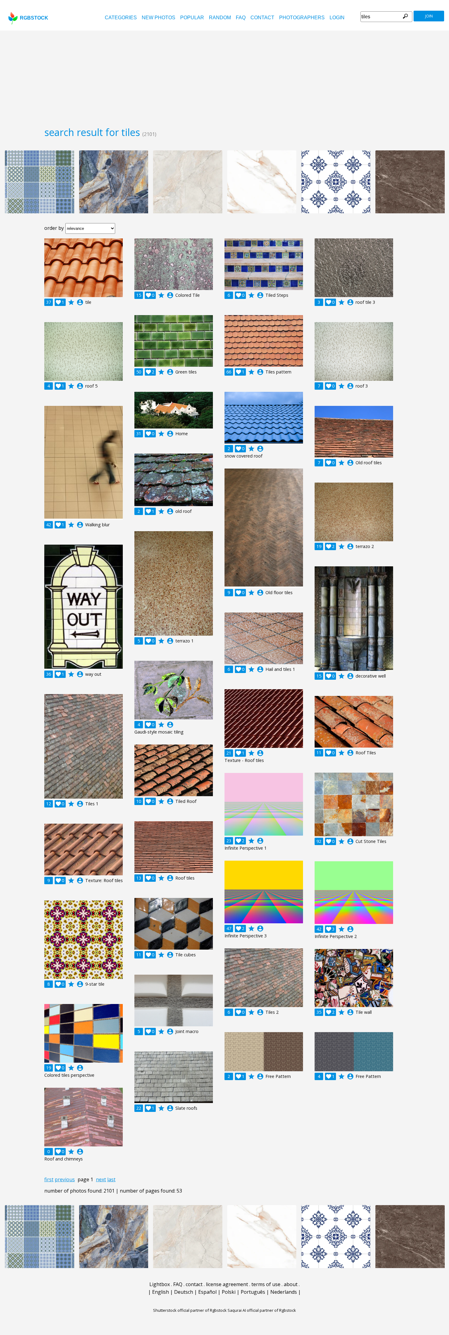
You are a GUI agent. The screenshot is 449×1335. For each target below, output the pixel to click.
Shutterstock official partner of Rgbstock (190, 1310)
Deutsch (183, 1292)
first (48, 1179)
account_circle (80, 302)
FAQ (241, 17)
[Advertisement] (224, 76)
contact (262, 17)
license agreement (227, 1284)
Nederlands (283, 1292)
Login (337, 17)
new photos (158, 17)
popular (192, 17)
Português (253, 1292)
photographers (302, 17)
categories (121, 17)
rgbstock (34, 17)
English (160, 1292)
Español (207, 1292)
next (101, 1179)
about (291, 1284)
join (429, 16)
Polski (228, 1292)
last (111, 1179)
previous (65, 1179)
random (220, 17)
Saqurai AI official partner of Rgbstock (262, 1310)
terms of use (265, 1284)
